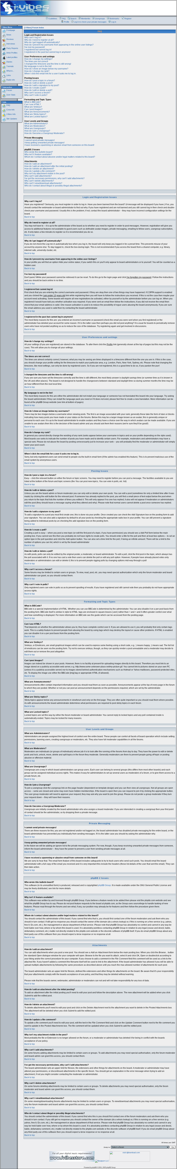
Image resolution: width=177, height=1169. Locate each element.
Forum (9, 90)
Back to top (29, 217)
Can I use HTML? (32, 104)
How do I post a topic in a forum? (39, 80)
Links (8, 75)
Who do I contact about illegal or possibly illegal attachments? (53, 185)
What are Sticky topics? (35, 114)
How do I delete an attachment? (39, 168)
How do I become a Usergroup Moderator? (44, 133)
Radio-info (10, 80)
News (8, 35)
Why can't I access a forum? (37, 92)
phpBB (94, 1167)
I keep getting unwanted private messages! (44, 142)
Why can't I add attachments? (38, 176)
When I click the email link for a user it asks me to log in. (50, 73)
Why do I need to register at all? (39, 40)
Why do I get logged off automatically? (42, 42)
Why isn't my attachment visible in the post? (44, 173)
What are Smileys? (33, 107)
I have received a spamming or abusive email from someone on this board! (59, 145)
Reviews (10, 39)
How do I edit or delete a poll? (38, 90)
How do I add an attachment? (38, 164)
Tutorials (10, 66)
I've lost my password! (34, 47)
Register (128, 19)
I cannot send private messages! (39, 140)
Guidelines (52, 19)
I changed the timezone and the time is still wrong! (47, 64)
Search (73, 19)
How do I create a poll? (35, 88)
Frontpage (10, 30)
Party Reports (12, 48)
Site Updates (11, 119)
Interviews (10, 44)
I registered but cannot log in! (38, 49)
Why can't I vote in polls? (35, 95)
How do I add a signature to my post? (41, 85)
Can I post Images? (33, 109)
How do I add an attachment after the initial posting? (48, 166)
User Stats (10, 95)
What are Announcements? (37, 112)
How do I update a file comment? (39, 171)
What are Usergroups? (35, 128)
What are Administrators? (36, 123)
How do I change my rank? (36, 71)
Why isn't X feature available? (38, 154)
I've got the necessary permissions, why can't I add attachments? (54, 178)
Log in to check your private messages (90, 22)
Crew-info (10, 110)
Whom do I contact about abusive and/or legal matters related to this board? (59, 157)
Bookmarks (114, 19)
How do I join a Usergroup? (37, 131)
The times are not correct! (36, 61)
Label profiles (11, 57)
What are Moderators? (34, 126)
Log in (113, 22)
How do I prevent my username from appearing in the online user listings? (59, 45)
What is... (10, 71)
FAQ (64, 19)
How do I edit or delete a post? (38, 83)
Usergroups (100, 19)
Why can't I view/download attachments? (43, 183)
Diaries (9, 62)
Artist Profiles (11, 53)
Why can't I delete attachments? (39, 181)
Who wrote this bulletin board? (38, 152)
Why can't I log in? (32, 37)
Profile (66, 22)
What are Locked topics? (36, 116)
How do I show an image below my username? (46, 68)
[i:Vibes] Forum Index (34, 28)
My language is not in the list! (38, 66)
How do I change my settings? (38, 59)
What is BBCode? (32, 102)
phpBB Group (104, 885)
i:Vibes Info (11, 114)
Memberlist (85, 19)
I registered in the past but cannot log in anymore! (47, 52)
